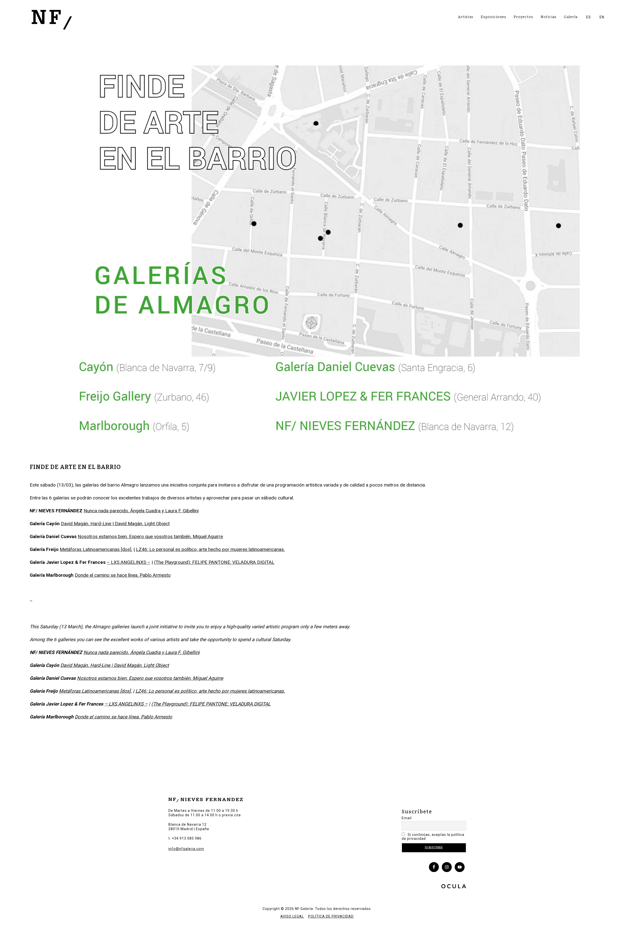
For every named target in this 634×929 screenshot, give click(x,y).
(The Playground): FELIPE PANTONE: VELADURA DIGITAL (214, 562)
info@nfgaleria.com (186, 849)
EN (602, 17)
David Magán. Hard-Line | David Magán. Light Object (115, 523)
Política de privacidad (331, 916)
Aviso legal (292, 916)
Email (407, 818)
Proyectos (523, 17)
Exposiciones (493, 17)
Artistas (465, 17)
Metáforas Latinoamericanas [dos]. (96, 549)
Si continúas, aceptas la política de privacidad (433, 837)
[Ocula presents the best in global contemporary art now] (453, 887)
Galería (571, 17)
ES (588, 17)
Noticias (548, 17)
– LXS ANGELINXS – (128, 562)
